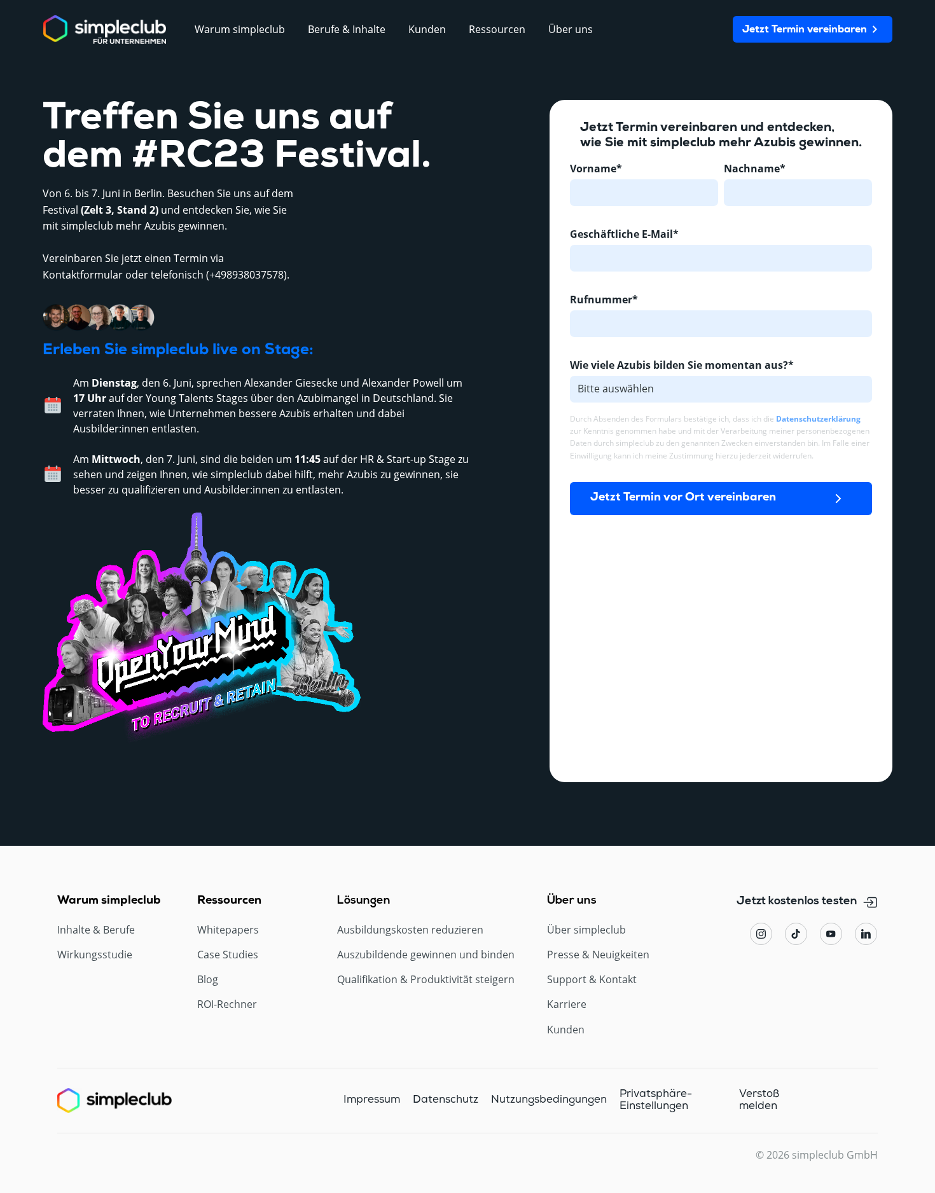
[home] (105, 29)
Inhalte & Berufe (96, 930)
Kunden (566, 1030)
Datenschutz (445, 1100)
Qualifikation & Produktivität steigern (426, 980)
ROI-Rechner (227, 1004)
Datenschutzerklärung (818, 418)
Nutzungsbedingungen (549, 1100)
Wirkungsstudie (94, 955)
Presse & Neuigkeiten (598, 955)
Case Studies (227, 955)
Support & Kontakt (592, 980)
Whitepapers (228, 930)
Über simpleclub (586, 930)
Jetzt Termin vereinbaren (804, 30)
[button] (240, 29)
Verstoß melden (759, 1100)
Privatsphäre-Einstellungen (656, 1100)
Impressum (371, 1100)
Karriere (566, 1004)
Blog (207, 980)
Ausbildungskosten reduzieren (410, 930)
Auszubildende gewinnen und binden (426, 955)
